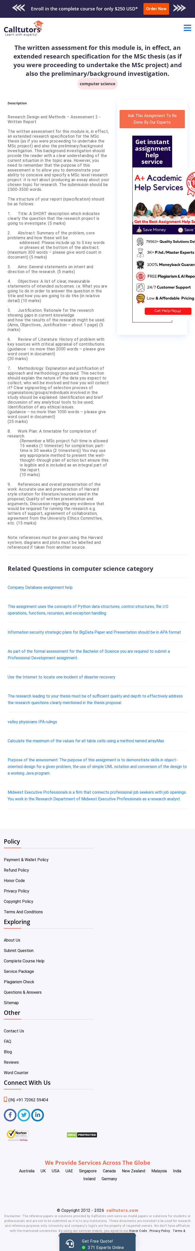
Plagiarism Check (19, 981)
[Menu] (187, 28)
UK (43, 1171)
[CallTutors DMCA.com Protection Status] (82, 1136)
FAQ (7, 1041)
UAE (69, 1171)
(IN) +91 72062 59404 (28, 1100)
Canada (109, 1171)
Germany (109, 1178)
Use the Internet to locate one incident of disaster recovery (61, 677)
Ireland (89, 1178)
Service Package (19, 971)
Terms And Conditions (23, 911)
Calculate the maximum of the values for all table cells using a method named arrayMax (86, 740)
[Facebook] (10, 1115)
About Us (12, 940)
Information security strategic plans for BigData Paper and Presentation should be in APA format (94, 632)
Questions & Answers (23, 992)
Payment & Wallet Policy (26, 859)
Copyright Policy (18, 901)
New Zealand (133, 1171)
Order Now (156, 8)
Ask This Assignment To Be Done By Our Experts (152, 119)
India (177, 1171)
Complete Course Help (24, 961)
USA (55, 1171)
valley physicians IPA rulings (32, 721)
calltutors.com (122, 1210)
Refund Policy (16, 870)
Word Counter (16, 1072)
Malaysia (159, 1171)
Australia (27, 1171)
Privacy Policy (16, 891)
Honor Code (14, 880)
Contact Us (14, 1031)
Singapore (88, 1171)
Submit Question (19, 950)
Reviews (11, 1062)
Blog (8, 1051)
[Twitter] (24, 1115)
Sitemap (11, 1002)
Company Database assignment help (40, 587)
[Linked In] (37, 1115)
